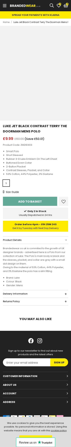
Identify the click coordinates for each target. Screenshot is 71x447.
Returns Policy (11, 301)
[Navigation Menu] (4, 6)
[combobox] (52, 5)
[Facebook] (31, 341)
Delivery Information (15, 293)
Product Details (12, 240)
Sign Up (59, 362)
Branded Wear (25, 5)
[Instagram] (40, 341)
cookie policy (59, 430)
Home (6, 22)
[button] (66, 6)
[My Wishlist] (59, 6)
